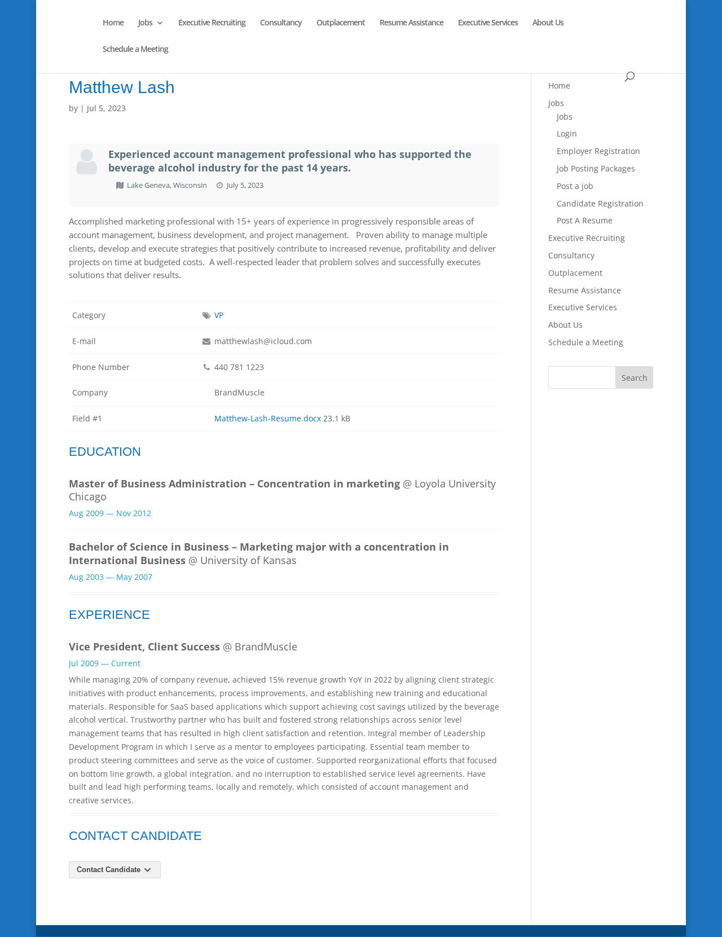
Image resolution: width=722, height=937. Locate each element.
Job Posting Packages (596, 168)
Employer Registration (598, 151)
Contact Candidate (110, 869)
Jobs (145, 23)
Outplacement (340, 23)
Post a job (575, 186)
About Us (547, 23)
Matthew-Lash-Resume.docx (267, 418)
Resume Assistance (411, 23)
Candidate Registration (600, 203)
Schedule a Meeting (135, 49)
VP (218, 315)
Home (113, 23)
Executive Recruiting (211, 23)
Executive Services (488, 23)
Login (567, 133)
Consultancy (281, 23)
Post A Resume (585, 220)
